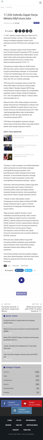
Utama (9, 420)
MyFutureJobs (24, 265)
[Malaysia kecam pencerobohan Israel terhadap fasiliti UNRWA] (8, 138)
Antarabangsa (8, 380)
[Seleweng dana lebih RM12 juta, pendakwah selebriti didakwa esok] (8, 157)
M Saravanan (16, 265)
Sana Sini (36, 22)
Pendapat (6, 392)
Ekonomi (6, 384)
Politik (5, 376)
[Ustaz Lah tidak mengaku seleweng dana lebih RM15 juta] (8, 147)
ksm (9, 265)
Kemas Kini (27, 430)
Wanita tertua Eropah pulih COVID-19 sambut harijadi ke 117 (33, 309)
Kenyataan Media (9, 388)
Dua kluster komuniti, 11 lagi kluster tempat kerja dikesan (10, 309)
